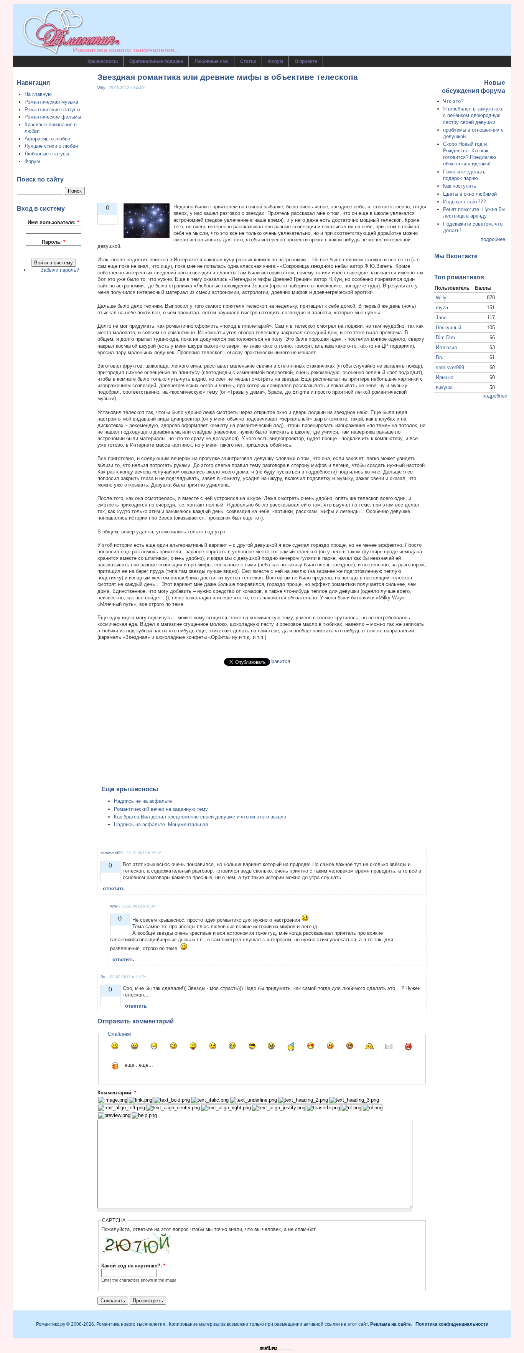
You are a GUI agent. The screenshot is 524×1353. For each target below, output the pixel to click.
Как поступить (459, 186)
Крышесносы (102, 61)
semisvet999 (112, 853)
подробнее (493, 239)
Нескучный (448, 327)
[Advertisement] (262, 144)
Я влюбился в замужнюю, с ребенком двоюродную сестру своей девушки (473, 115)
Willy (101, 88)
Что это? (453, 101)
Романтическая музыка (51, 102)
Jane (441, 317)
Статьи (248, 61)
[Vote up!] (107, 219)
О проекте (306, 61)
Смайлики (119, 1034)
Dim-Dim (445, 337)
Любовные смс (211, 61)
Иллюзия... (448, 347)
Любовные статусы (47, 154)
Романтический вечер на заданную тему (161, 809)
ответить (114, 888)
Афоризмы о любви (47, 139)
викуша (444, 387)
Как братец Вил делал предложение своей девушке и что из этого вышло (200, 817)
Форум (275, 61)
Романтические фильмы (53, 117)
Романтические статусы (52, 109)
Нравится (279, 661)
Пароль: (53, 242)
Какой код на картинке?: (133, 1266)
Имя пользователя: (53, 222)
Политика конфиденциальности (451, 1324)
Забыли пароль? (60, 270)
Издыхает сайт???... (466, 202)
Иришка (444, 377)
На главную (38, 94)
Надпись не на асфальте (143, 801)
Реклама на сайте (390, 1324)
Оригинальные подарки (156, 61)
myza (442, 307)
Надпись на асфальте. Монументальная (161, 824)
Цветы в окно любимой (470, 194)
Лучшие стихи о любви (51, 146)
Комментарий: (116, 1093)
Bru (104, 977)
